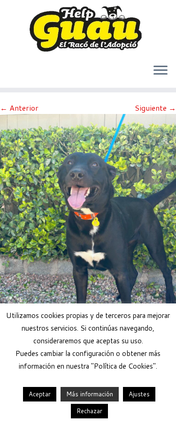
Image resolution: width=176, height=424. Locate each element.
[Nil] (88, 230)
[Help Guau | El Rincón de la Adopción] (88, 28)
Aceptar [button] (40, 394)
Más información (89, 394)
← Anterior (19, 107)
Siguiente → (155, 107)
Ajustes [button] (139, 394)
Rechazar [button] (89, 411)
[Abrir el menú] (160, 71)
